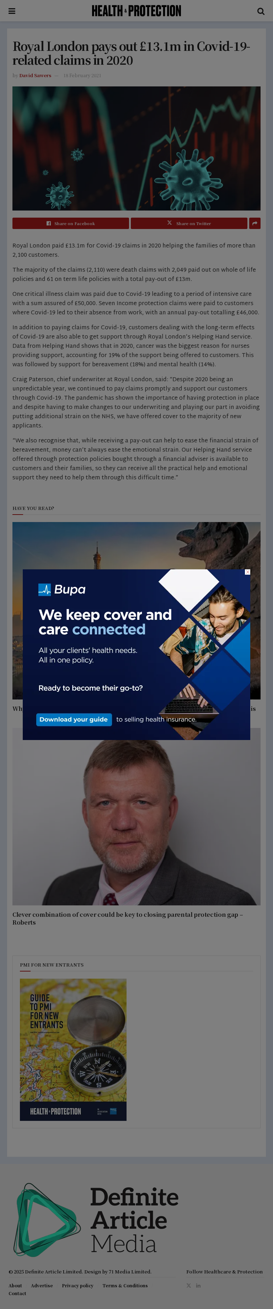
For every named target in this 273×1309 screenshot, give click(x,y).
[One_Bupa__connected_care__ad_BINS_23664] (136, 653)
